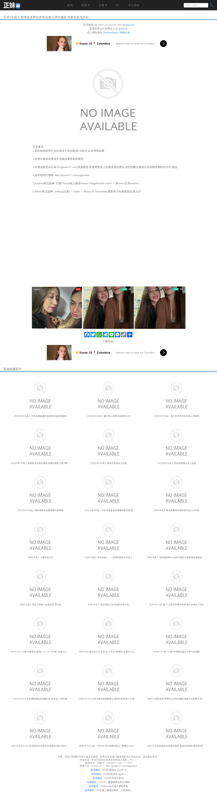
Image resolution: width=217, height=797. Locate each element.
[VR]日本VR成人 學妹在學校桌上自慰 (108, 463)
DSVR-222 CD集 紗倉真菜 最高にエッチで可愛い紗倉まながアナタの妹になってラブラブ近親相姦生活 (40, 651)
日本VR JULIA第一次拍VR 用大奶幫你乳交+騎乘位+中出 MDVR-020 (108, 746)
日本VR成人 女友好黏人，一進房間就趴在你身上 (108, 557)
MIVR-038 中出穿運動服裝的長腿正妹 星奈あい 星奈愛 (40, 699)
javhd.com (128, 24)
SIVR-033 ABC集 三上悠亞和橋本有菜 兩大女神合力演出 (176, 604)
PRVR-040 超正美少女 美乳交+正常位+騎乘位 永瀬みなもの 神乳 (108, 651)
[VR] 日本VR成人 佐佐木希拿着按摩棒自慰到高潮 (108, 510)
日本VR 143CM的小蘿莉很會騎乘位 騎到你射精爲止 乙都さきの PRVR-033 (108, 699)
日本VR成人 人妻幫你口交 (40, 557)
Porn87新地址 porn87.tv (114, 770)
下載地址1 (108, 341)
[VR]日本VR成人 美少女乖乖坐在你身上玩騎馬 (176, 416)
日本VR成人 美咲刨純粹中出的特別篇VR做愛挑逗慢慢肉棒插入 (176, 557)
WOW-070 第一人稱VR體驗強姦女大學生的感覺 (176, 651)
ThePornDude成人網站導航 (114, 786)
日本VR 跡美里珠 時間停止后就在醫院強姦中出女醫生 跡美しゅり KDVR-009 (176, 699)
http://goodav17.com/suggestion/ (72, 175)
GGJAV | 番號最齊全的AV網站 (114, 782)
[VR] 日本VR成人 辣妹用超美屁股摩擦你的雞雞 (40, 510)
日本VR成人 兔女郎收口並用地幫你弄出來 (108, 604)
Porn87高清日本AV (114, 778)
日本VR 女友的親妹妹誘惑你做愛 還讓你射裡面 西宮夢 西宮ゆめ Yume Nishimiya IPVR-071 (176, 746)
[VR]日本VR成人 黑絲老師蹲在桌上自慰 (176, 463)
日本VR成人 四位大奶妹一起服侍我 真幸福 (40, 604)
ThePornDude (110, 32)
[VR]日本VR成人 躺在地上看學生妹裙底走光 (108, 416)
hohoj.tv (123, 28)
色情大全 (125, 32)
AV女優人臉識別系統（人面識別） (114, 790)
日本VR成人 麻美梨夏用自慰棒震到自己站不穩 (176, 510)
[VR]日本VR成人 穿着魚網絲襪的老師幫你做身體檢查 (40, 416)
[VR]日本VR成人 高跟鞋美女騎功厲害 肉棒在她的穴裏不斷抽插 (40, 463)
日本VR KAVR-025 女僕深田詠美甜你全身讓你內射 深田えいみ (40, 746)
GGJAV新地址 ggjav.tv (114, 774)
